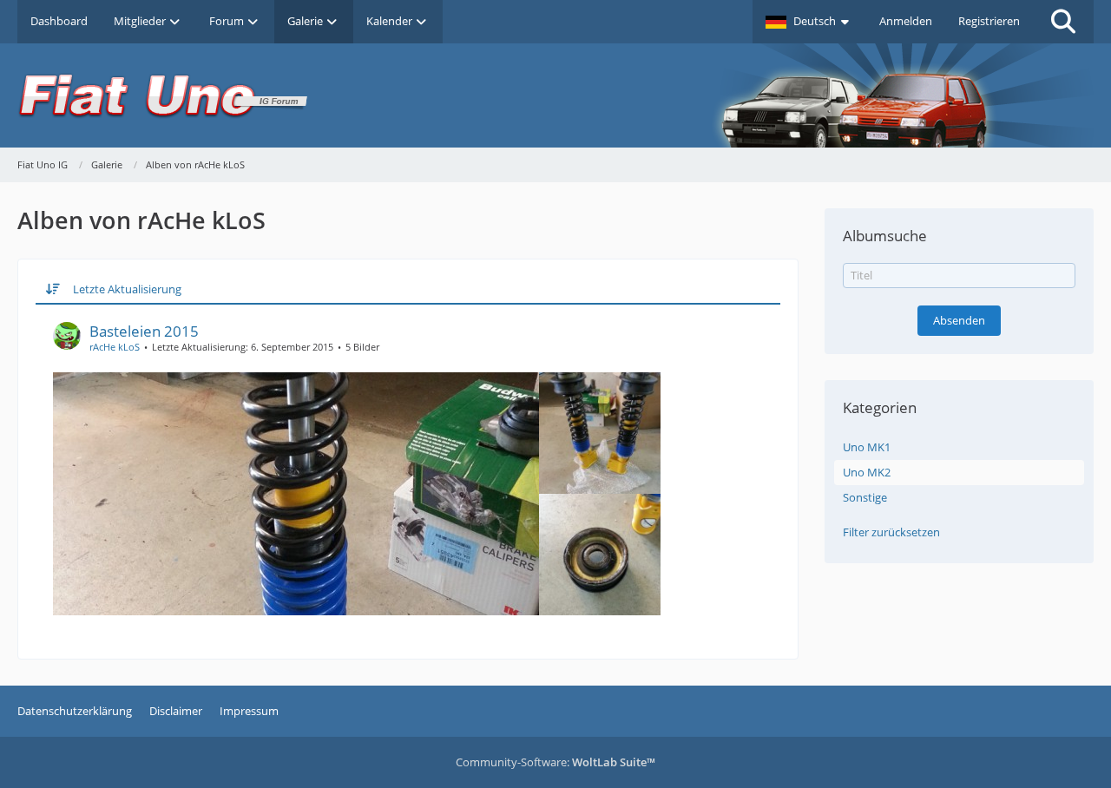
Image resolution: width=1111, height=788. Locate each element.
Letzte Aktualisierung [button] (127, 289)
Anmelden (905, 21)
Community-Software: (555, 762)
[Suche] (1063, 21)
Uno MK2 (867, 472)
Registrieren (989, 21)
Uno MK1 (867, 447)
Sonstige (865, 497)
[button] (809, 21)
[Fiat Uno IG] (555, 95)
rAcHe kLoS (114, 346)
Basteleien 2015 (144, 331)
